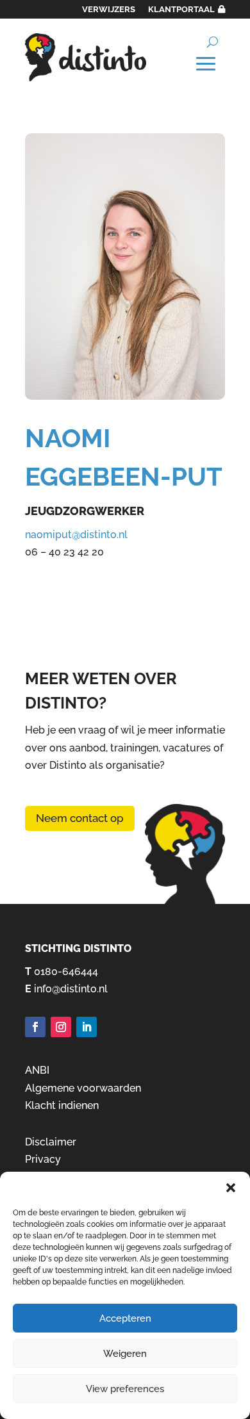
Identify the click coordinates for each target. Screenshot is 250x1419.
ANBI (37, 1070)
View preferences (125, 1389)
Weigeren (125, 1353)
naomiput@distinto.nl (76, 535)
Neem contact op (80, 818)
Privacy (43, 1159)
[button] (230, 1187)
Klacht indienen (62, 1105)
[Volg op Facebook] (35, 1027)
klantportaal (181, 9)
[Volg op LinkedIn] (86, 1027)
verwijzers (108, 9)
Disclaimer (50, 1142)
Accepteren (125, 1318)
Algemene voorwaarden (83, 1088)
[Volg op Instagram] (61, 1027)
